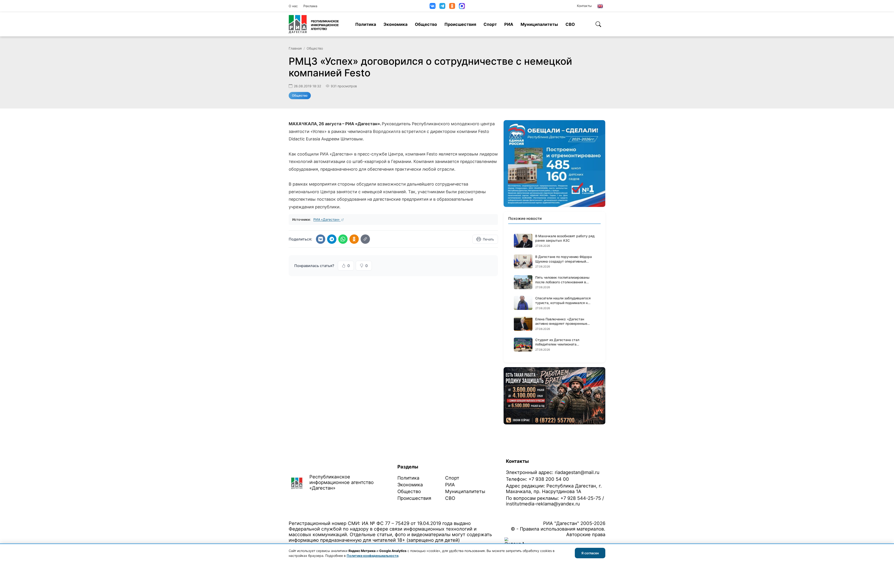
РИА (508, 24)
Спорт (490, 24)
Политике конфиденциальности (372, 556)
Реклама (310, 6)
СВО (570, 24)
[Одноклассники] (452, 6)
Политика (365, 24)
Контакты (584, 6)
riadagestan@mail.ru (577, 472)
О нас (293, 6)
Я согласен (590, 553)
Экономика (395, 24)
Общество (426, 24)
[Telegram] (442, 6)
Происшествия (460, 24)
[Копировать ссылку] (365, 239)
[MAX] (462, 6)
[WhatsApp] (343, 239)
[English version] (600, 6)
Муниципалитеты (539, 24)
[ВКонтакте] (433, 6)
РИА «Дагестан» (327, 219)
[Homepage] (314, 24)
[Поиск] (598, 24)
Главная (295, 48)
